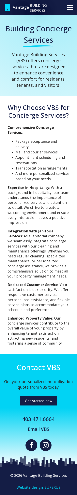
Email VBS (38, 429)
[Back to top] (67, 485)
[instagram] (46, 445)
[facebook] (31, 445)
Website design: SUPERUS (38, 487)
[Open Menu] (70, 7)
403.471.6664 (38, 419)
